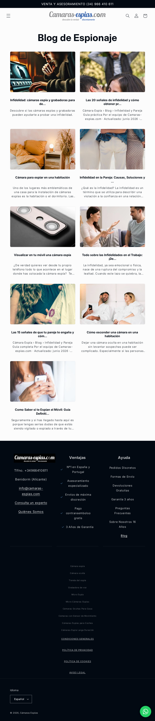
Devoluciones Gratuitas (123, 488)
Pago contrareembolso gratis (78, 513)
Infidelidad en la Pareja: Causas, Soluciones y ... (112, 179)
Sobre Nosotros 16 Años (122, 524)
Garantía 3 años (122, 499)
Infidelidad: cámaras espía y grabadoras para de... (42, 102)
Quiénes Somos (31, 512)
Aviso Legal (77, 672)
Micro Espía (77, 594)
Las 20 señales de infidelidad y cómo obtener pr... (112, 102)
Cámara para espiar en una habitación (42, 177)
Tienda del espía (77, 580)
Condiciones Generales (77, 639)
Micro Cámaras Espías (77, 602)
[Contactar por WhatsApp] (145, 711)
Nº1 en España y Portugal (78, 469)
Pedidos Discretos (122, 468)
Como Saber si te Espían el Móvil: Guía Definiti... (42, 411)
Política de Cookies (77, 661)
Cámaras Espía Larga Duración (77, 630)
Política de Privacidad (77, 650)
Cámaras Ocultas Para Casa (77, 609)
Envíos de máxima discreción (78, 497)
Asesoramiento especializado (78, 483)
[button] (8, 16)
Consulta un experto (31, 503)
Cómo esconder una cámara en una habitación (112, 334)
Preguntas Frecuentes (122, 511)
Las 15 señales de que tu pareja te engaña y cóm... (42, 334)
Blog (124, 535)
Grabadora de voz (77, 587)
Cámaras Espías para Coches (77, 623)
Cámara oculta (77, 573)
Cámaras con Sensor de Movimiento (77, 616)
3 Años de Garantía (79, 527)
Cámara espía (77, 566)
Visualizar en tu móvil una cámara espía (42, 255)
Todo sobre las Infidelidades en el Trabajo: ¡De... (112, 257)
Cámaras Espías (29, 713)
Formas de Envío (122, 476)
